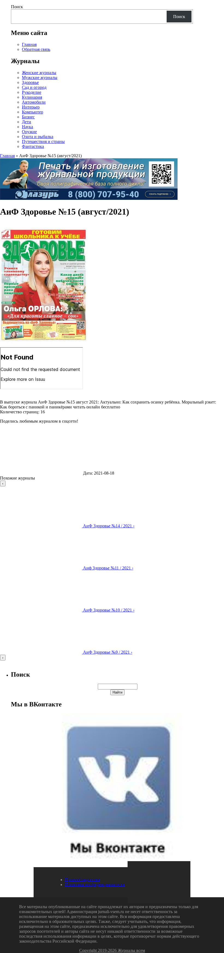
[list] (112, 570)
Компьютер (32, 112)
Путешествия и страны (43, 141)
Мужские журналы (39, 77)
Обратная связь (36, 49)
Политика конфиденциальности (95, 884)
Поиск (17, 6)
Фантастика (33, 146)
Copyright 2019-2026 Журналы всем (112, 950)
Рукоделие (31, 92)
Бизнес (28, 117)
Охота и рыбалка (37, 136)
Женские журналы (39, 72)
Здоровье (30, 82)
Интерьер (31, 107)
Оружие (29, 131)
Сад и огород (34, 87)
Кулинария (32, 97)
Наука (27, 126)
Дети (26, 121)
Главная (29, 44)
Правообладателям (82, 879)
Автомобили (34, 102)
